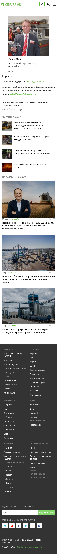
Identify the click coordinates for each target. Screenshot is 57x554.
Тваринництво (10, 384)
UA (42, 3)
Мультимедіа (37, 420)
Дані (32, 400)
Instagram (8, 479)
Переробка (35, 386)
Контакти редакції (38, 463)
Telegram (7, 474)
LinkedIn (7, 483)
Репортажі (8, 438)
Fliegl (19, 109)
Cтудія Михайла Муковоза (29, 547)
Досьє (32, 409)
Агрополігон (9, 360)
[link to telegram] (5, 525)
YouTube (7, 470)
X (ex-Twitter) (9, 487)
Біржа (33, 470)
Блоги (13, 272)
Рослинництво (10, 380)
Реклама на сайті (11, 452)
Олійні (33, 365)
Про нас (33, 447)
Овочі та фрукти (37, 382)
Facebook (7, 466)
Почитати (9, 400)
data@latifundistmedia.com (23, 93)
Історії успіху (9, 421)
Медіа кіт (7, 447)
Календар (34, 404)
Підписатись (46, 512)
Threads (7, 491)
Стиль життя (9, 425)
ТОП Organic (9, 372)
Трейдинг (7, 388)
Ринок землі (9, 392)
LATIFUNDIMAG (38, 474)
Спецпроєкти (9, 413)
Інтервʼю (15, 219)
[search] (48, 4)
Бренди (33, 417)
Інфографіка (35, 424)
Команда (34, 467)
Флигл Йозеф (8, 109)
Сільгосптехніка (37, 370)
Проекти (8, 349)
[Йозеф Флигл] (28, 36)
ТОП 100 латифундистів (14, 368)
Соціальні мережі (13, 462)
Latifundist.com (39, 443)
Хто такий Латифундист (41, 452)
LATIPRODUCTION (39, 477)
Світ (32, 357)
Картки (6, 433)
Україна (33, 353)
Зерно (33, 361)
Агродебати (9, 429)
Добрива (34, 390)
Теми (6, 376)
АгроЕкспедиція (11, 364)
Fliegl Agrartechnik (35, 81)
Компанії (34, 413)
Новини (34, 349)
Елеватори (35, 374)
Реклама (8, 443)
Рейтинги (7, 417)
